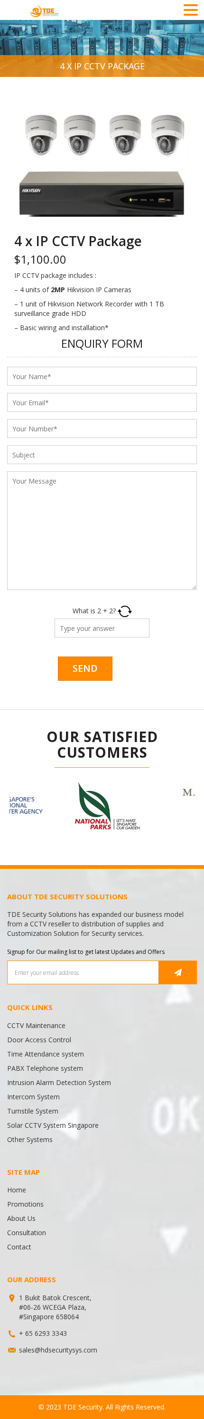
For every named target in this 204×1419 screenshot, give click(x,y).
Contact (19, 1246)
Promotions (25, 1204)
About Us (21, 1218)
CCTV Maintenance (36, 1025)
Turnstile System (32, 1110)
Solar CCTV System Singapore (53, 1125)
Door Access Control (39, 1039)
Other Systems (30, 1139)
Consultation (26, 1232)
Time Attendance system (45, 1053)
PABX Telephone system (45, 1068)
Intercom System (33, 1096)
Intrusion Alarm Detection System (59, 1082)
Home (16, 1189)
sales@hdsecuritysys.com (58, 1349)
